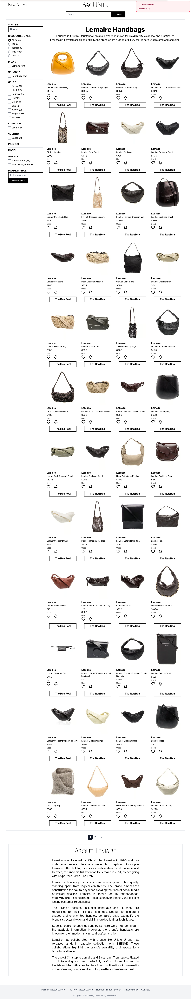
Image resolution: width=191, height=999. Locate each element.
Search (118, 14)
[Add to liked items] (48, 98)
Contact (145, 989)
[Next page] (101, 837)
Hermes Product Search (108, 989)
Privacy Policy (131, 989)
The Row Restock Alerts (80, 989)
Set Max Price (18, 180)
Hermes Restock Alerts (53, 989)
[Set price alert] (56, 98)
